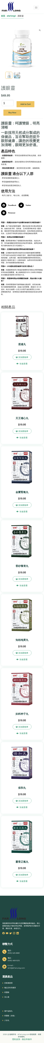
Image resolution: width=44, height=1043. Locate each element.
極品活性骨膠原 (10, 988)
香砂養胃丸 (22, 566)
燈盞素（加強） (10, 1016)
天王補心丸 (22, 418)
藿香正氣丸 (22, 861)
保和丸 (22, 787)
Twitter (28, 205)
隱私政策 (16, 1039)
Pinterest (11, 213)
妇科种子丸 (22, 714)
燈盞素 (6, 992)
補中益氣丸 (8, 1011)
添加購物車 (23, 357)
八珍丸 (6, 1020)
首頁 (3, 15)
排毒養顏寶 (8, 983)
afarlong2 (11, 15)
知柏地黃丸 (22, 640)
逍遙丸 (22, 344)
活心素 (6, 997)
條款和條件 (27, 1039)
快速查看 (24, 363)
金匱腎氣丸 (22, 492)
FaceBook (12, 205)
